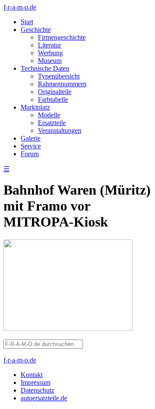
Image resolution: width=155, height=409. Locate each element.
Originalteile (54, 91)
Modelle (49, 115)
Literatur (49, 45)
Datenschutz (37, 390)
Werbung (50, 53)
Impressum (35, 382)
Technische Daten (45, 68)
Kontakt (32, 374)
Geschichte (36, 29)
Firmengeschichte (62, 37)
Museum (50, 60)
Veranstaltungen (59, 130)
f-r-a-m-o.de (19, 7)
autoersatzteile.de (44, 398)
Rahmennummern (62, 84)
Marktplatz (35, 107)
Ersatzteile (52, 122)
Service (31, 146)
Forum (30, 153)
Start (27, 21)
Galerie (30, 138)
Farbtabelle (53, 99)
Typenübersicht (59, 76)
